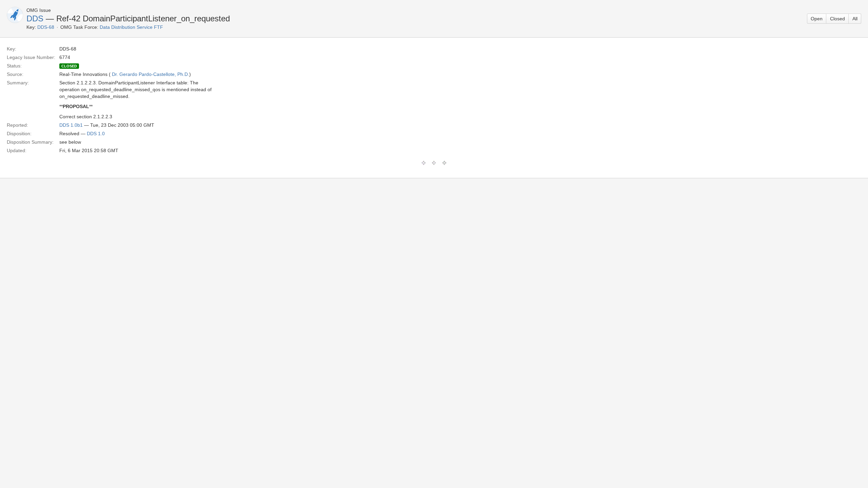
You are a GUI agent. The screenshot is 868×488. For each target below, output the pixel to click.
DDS (34, 18)
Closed (837, 18)
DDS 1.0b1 (71, 125)
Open (817, 18)
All (854, 18)
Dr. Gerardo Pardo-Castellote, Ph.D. (150, 74)
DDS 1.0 (96, 133)
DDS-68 (45, 27)
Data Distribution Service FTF (131, 27)
